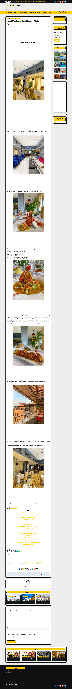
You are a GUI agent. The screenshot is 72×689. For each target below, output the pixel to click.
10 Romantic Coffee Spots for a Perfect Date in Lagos (28, 512)
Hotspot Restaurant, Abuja (28, 544)
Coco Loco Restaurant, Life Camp (28, 517)
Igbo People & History (42, 656)
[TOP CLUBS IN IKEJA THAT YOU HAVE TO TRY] (57, 64)
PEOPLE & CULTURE (24, 12)
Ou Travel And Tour (12, 600)
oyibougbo (12, 24)
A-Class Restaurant (28, 540)
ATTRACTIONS (9, 12)
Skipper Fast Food (28, 537)
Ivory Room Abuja (9, 562)
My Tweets (56, 122)
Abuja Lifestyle (14, 508)
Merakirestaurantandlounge (12, 130)
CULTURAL (10, 654)
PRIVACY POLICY (8, 673)
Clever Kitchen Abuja (28, 515)
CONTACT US (7, 672)
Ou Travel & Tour (12, 5)
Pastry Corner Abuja (28, 524)
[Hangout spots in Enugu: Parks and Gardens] (57, 53)
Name (8, 627)
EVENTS (16, 12)
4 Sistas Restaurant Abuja (25, 562)
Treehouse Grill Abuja (28, 519)
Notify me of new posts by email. (14, 638)
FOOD (8, 18)
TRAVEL (49, 12)
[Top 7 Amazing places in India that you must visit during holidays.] (63, 59)
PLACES (39, 12)
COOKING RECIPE (57, 656)
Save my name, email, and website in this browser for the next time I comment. (22, 634)
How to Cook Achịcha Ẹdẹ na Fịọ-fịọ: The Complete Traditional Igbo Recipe (58, 659)
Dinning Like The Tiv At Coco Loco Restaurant (28, 526)
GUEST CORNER (32, 12)
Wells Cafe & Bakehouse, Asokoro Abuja (28, 546)
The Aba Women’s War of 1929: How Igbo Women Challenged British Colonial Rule (43, 660)
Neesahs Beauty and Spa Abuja (41, 574)
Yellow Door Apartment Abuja (28, 528)
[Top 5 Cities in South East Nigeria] (57, 59)
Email (8, 630)
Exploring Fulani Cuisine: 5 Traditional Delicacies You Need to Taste (43, 599)
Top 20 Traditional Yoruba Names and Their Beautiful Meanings (13, 659)
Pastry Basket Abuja (38, 562)
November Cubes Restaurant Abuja (28, 521)
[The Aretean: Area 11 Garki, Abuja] (63, 70)
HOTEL (9, 596)
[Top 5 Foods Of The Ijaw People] (57, 76)
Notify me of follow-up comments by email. (16, 636)
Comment (9, 612)
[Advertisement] (28, 34)
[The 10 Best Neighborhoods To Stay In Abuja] (63, 76)
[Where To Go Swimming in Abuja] (63, 64)
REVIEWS (44, 12)
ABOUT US (7, 670)
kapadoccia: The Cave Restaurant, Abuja (28, 533)
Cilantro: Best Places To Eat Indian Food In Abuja (28, 542)
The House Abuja (28, 535)
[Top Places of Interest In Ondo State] (63, 53)
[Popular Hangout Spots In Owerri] (57, 70)
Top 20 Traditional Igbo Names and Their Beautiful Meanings (28, 659)
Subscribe (57, 40)
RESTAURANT (12, 18)
